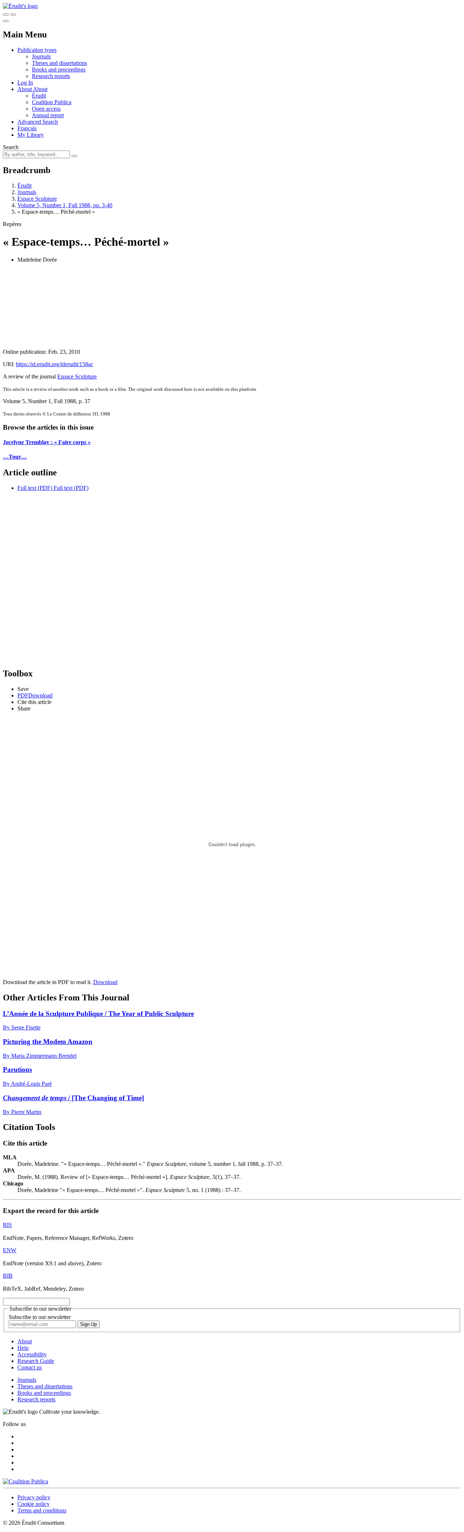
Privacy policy (33, 1497)
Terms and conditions (41, 1510)
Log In (25, 82)
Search (10, 147)
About (40, 89)
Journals (41, 56)
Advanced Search (37, 122)
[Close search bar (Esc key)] (13, 14)
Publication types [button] (37, 50)
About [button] (25, 89)
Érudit (39, 96)
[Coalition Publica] (25, 1481)
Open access (46, 109)
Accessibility (32, 1354)
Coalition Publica (51, 102)
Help (23, 1348)
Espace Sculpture (37, 199)
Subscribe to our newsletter (40, 1317)
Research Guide (35, 1361)
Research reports (51, 76)
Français (27, 128)
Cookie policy (33, 1504)
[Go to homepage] (20, 6)
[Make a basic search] (6, 14)
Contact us (29, 1367)
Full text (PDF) (34, 488)
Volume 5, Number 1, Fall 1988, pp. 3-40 (64, 205)
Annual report (48, 115)
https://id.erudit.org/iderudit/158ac (54, 364)
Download (105, 982)
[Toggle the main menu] (6, 21)
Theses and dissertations (59, 63)
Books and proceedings (59, 69)
